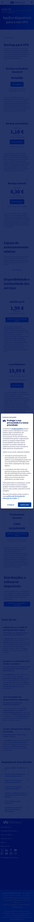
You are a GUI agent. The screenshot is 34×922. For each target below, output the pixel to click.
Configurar (10, 505)
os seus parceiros (17, 428)
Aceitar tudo (24, 505)
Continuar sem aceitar (9, 417)
